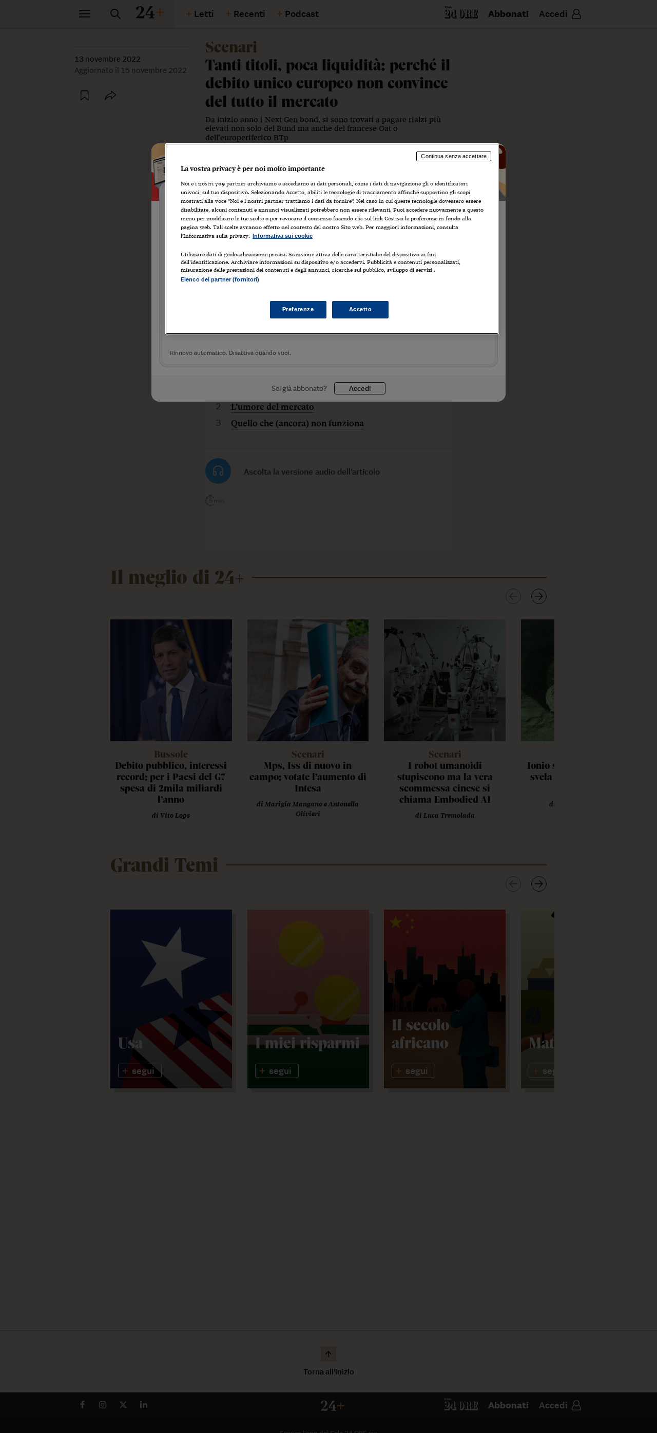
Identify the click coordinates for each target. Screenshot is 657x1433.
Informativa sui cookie (283, 236)
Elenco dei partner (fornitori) (220, 279)
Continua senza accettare (454, 156)
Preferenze (298, 309)
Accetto (360, 309)
